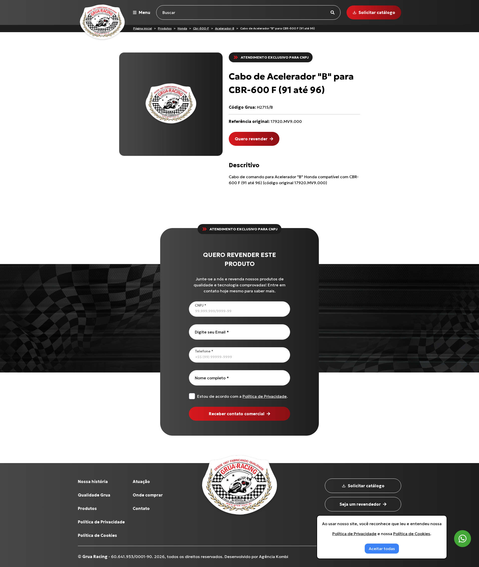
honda (182, 28)
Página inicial (142, 28)
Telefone (204, 351)
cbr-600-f (201, 28)
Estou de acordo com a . (242, 396)
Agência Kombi (273, 556)
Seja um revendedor (360, 504)
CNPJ (200, 305)
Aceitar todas (382, 548)
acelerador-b (224, 28)
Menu (144, 12)
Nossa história (93, 481)
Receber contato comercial (236, 413)
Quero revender (251, 138)
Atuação (141, 481)
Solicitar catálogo (377, 12)
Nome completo (212, 377)
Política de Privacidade (264, 396)
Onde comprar (148, 494)
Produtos (165, 28)
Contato (141, 508)
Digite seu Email (212, 331)
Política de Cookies (97, 535)
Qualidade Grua (94, 494)
